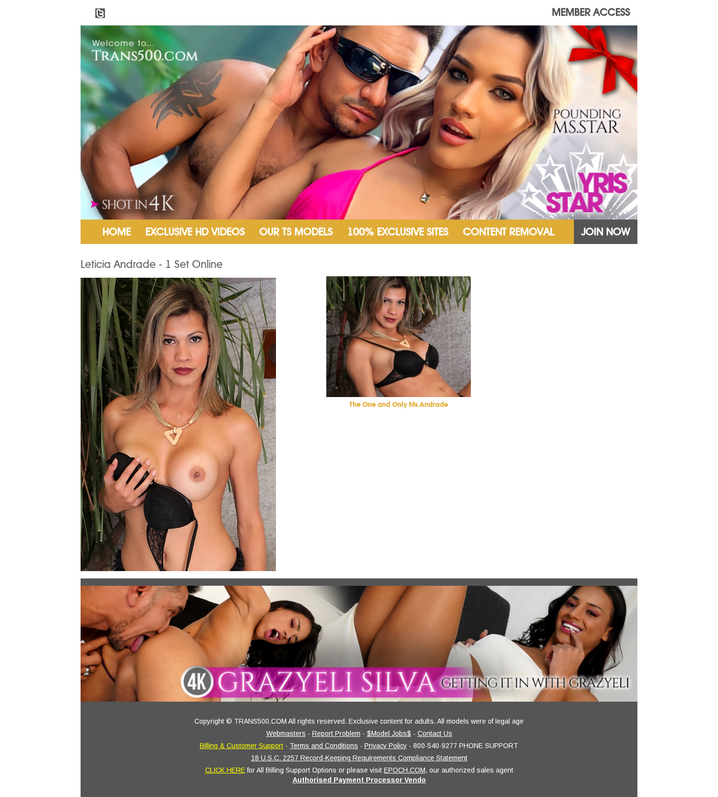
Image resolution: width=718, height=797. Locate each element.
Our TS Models (296, 232)
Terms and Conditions (324, 746)
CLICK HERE (225, 770)
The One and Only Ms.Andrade (398, 404)
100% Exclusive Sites (397, 232)
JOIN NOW (605, 232)
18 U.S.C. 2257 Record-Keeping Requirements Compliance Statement (359, 758)
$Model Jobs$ (389, 733)
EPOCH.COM (404, 770)
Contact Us (435, 733)
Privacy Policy (385, 746)
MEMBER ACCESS (591, 12)
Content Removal (508, 232)
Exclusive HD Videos (195, 232)
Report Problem (336, 733)
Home (117, 232)
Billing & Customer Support (241, 746)
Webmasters (286, 733)
